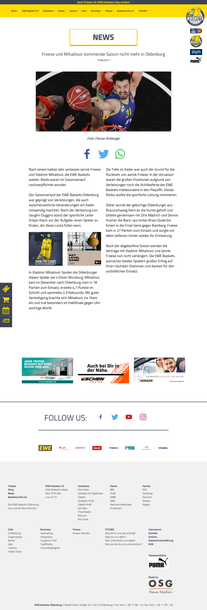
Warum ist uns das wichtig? (120, 533)
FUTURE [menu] (143, 10)
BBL (112, 489)
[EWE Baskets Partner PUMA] (161, 562)
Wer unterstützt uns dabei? (120, 540)
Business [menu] (95, 10)
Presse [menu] (108, 10)
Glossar (146, 501)
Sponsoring (46, 533)
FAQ (144, 489)
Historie (12, 548)
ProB (112, 493)
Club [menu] (84, 10)
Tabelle (81, 497)
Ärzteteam (116, 508)
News (14, 10)
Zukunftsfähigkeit (50, 548)
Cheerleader (84, 512)
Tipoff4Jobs (46, 544)
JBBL (112, 501)
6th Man (82, 508)
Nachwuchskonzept (121, 504)
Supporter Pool (48, 540)
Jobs (10, 544)
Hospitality (46, 537)
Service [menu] (73, 10)
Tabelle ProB (84, 504)
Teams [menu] (61, 10)
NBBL (113, 497)
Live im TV (51, 497)
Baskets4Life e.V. (125, 10)
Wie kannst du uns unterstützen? (123, 544)
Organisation (15, 537)
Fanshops (147, 493)
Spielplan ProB (86, 501)
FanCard (146, 497)
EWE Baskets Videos (56, 489)
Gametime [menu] (48, 10)
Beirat (11, 540)
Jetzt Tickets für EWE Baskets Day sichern (103, 2)
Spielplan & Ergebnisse (90, 493)
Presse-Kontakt (81, 533)
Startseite (83, 489)
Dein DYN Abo (53, 493)
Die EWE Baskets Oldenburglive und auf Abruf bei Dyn (23, 506)
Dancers (82, 515)
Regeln (146, 504)
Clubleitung (14, 533)
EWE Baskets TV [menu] (30, 10)
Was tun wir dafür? (115, 537)
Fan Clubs (83, 519)
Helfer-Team (15, 552)
